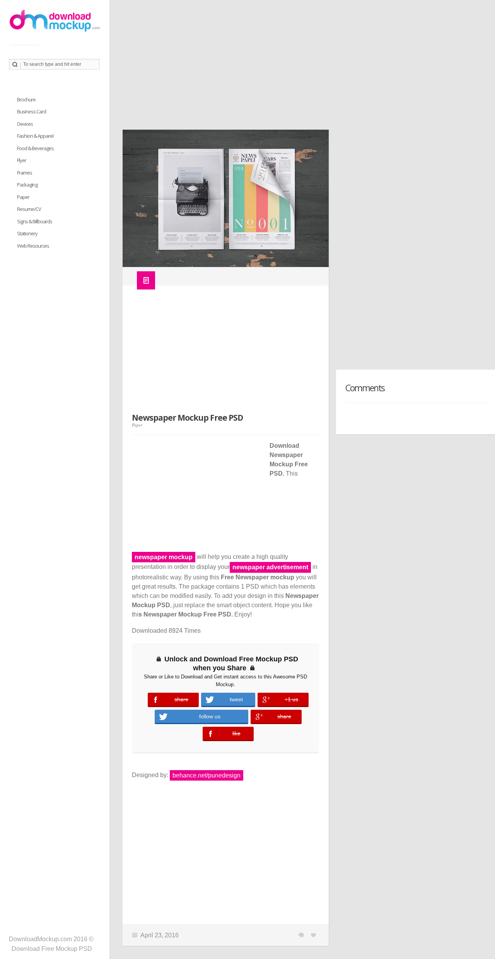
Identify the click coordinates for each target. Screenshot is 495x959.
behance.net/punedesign (206, 775)
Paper (137, 425)
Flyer (21, 160)
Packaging (27, 184)
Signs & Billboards (34, 221)
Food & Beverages (35, 148)
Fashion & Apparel (35, 135)
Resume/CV (29, 209)
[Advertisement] (302, 68)
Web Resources (33, 245)
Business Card (31, 111)
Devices (25, 123)
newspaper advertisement (270, 567)
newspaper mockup (164, 557)
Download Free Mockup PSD (52, 948)
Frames (24, 172)
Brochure (26, 99)
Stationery (27, 233)
